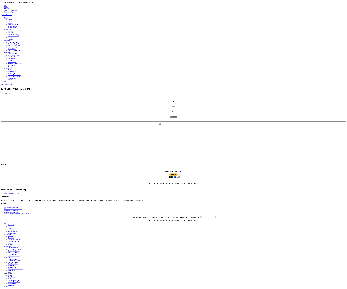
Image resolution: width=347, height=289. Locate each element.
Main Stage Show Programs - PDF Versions (16, 213)
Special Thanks (12, 26)
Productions (7, 40)
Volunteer (10, 31)
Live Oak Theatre (13, 57)
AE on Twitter (12, 78)
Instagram (11, 79)
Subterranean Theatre (14, 55)
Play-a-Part (7, 29)
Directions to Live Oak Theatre (13, 209)
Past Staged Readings (14, 45)
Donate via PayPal (9, 12)
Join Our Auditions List (11, 212)
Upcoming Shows (13, 42)
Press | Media (8, 68)
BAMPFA (11, 60)
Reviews (10, 70)
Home (6, 5)
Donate (10, 37)
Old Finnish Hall (13, 58)
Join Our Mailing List (10, 10)
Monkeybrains (12, 62)
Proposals (10, 39)
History (10, 23)
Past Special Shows (13, 47)
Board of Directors (13, 24)
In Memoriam (12, 27)
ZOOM (10, 66)
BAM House (11, 65)
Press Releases (12, 71)
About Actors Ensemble (11, 207)
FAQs (6, 7)
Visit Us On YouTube (14, 50)
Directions (7, 52)
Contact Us (7, 8)
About (10, 21)
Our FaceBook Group (14, 75)
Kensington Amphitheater (15, 63)
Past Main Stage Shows (14, 44)
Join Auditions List (13, 36)
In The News (11, 73)
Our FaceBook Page (14, 76)
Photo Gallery (12, 49)
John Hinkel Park (13, 53)
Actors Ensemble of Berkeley (12, 193)
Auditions (11, 32)
